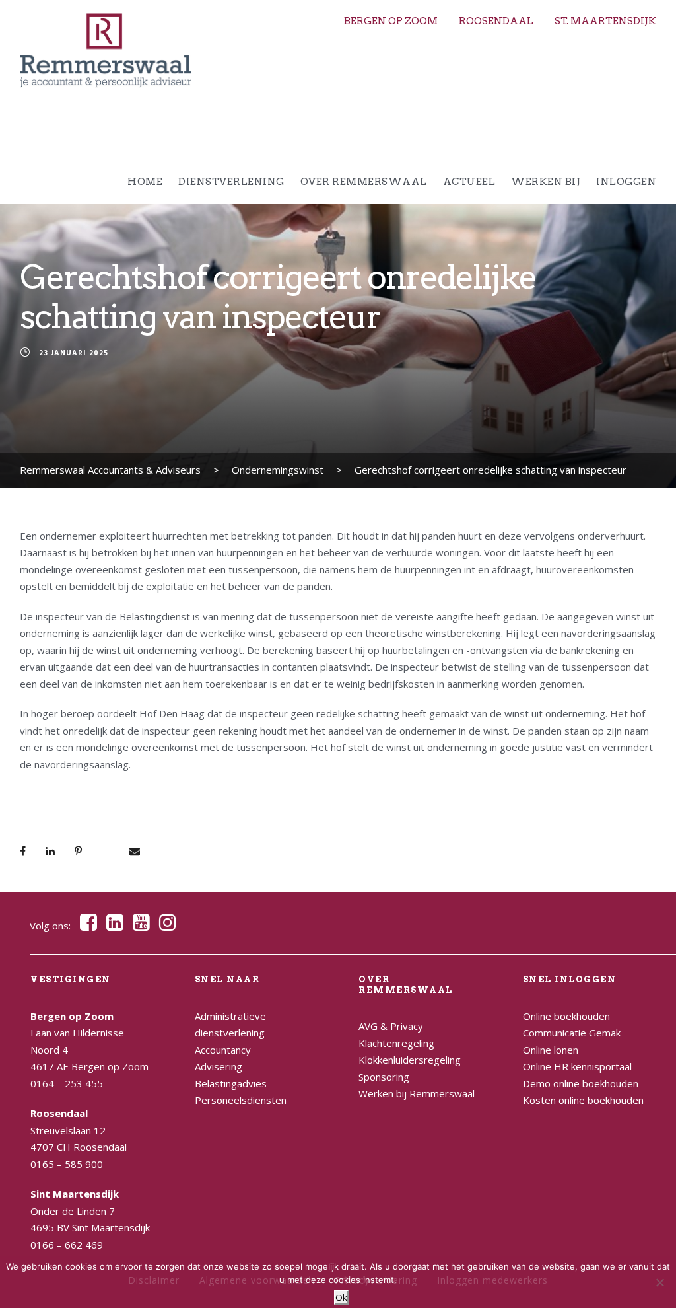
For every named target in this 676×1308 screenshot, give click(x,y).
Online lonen (550, 1049)
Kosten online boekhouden (583, 1100)
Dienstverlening (231, 182)
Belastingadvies (231, 1083)
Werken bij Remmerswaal (416, 1093)
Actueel (469, 182)
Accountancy (223, 1049)
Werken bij (545, 182)
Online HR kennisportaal (577, 1066)
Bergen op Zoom (391, 21)
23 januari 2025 (73, 353)
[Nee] (659, 1282)
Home (144, 182)
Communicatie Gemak (572, 1032)
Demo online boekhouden (580, 1083)
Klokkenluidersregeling (409, 1059)
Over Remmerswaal (363, 182)
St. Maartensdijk (605, 21)
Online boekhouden (566, 1016)
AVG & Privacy (390, 1026)
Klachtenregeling (396, 1043)
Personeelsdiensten (241, 1100)
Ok (341, 1297)
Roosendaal (496, 21)
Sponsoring (383, 1076)
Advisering (218, 1066)
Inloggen (626, 182)
